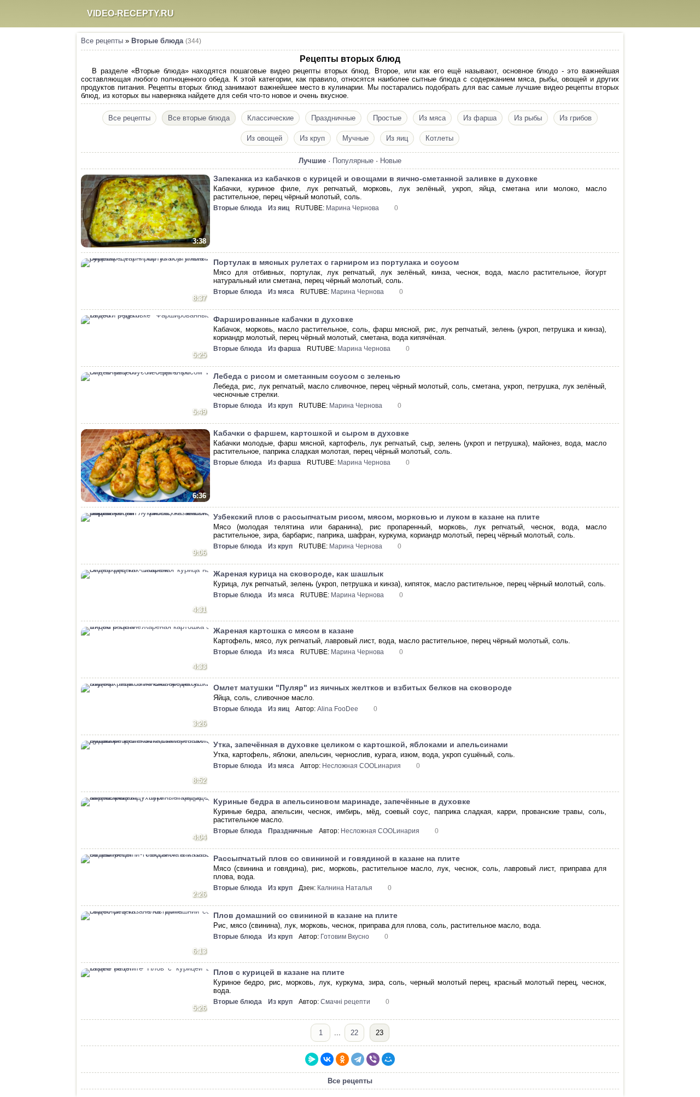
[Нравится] (613, 179)
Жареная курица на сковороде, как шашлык (298, 573)
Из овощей (264, 138)
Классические (270, 118)
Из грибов (575, 118)
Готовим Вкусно (344, 936)
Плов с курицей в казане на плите (279, 972)
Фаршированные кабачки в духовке (283, 319)
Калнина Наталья (344, 888)
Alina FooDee (337, 709)
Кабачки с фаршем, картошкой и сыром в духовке (311, 433)
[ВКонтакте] (327, 1059)
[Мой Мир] (388, 1059)
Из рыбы (528, 118)
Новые (390, 161)
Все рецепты (102, 41)
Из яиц (397, 138)
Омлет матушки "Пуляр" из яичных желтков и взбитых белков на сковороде (362, 687)
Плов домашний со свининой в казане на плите (305, 915)
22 (354, 1033)
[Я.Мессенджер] (311, 1059)
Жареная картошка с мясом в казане (283, 630)
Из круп (312, 138)
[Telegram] (357, 1059)
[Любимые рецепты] (564, 14)
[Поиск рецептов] (586, 14)
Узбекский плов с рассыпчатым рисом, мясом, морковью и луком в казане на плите (376, 516)
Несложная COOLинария (361, 766)
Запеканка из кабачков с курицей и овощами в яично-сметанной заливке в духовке (375, 178)
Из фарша (480, 118)
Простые (387, 118)
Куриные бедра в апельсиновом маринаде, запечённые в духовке (341, 801)
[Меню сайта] (607, 14)
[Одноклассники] (342, 1059)
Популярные (353, 161)
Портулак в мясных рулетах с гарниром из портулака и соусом (336, 262)
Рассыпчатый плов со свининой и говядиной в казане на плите (336, 858)
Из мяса (432, 118)
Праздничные (333, 118)
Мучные (355, 138)
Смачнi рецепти (345, 1002)
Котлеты (439, 138)
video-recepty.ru (130, 13)
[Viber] (373, 1059)
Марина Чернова (352, 208)
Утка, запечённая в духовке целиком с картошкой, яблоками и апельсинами (360, 744)
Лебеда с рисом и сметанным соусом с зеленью (306, 376)
